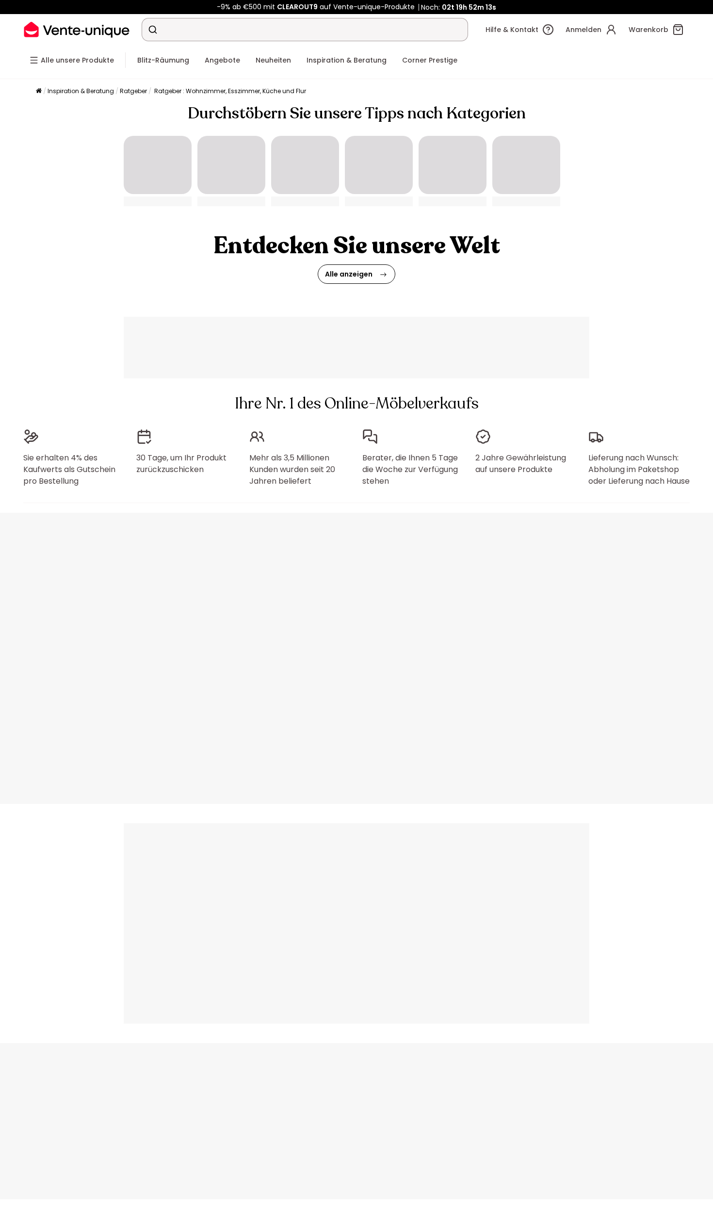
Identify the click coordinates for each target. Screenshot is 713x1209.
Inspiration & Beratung (81, 91)
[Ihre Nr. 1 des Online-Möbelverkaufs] (76, 29)
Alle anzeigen (349, 274)
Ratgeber (133, 91)
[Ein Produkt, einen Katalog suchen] (152, 29)
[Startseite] (39, 91)
